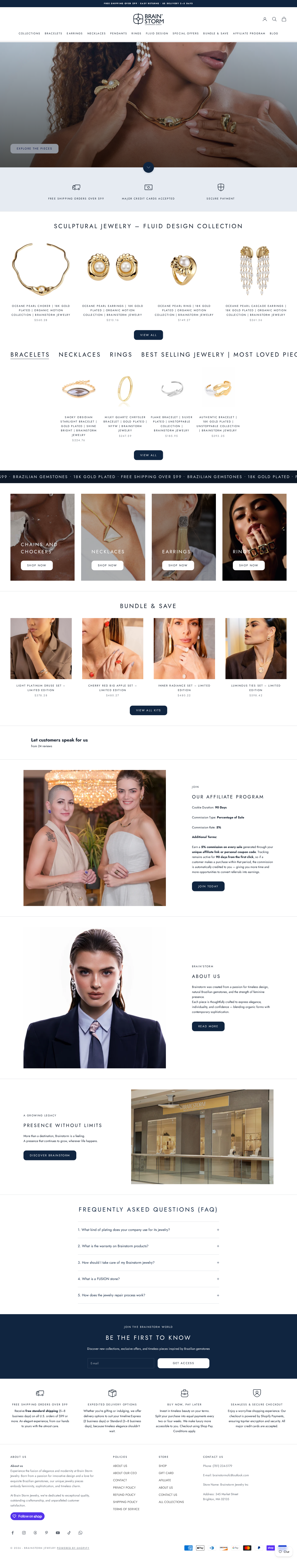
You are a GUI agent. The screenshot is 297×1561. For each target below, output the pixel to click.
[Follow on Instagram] (24, 1533)
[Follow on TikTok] (69, 1533)
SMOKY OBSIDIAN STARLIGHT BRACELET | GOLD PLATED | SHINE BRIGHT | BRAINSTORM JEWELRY (78, 426)
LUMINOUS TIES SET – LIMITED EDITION (256, 688)
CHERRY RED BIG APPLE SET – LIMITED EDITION (112, 688)
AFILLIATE (165, 1480)
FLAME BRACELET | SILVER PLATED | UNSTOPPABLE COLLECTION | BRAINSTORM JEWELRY (172, 423)
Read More (208, 1026)
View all (148, 335)
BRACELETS (53, 33)
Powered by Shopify (73, 1548)
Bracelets (30, 354)
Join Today (208, 886)
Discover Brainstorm (50, 1155)
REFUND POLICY (124, 1495)
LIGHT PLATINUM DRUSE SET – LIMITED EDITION (41, 688)
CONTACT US (168, 1495)
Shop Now (37, 565)
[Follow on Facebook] (12, 1533)
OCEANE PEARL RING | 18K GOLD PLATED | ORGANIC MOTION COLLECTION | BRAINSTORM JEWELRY (184, 310)
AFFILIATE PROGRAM (249, 33)
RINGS (137, 33)
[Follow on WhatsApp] (80, 1533)
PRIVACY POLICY (124, 1487)
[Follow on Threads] (35, 1533)
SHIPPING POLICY (125, 1502)
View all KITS (148, 710)
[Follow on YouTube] (58, 1533)
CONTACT (120, 1480)
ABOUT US (120, 1466)
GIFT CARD (166, 1473)
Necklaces (80, 354)
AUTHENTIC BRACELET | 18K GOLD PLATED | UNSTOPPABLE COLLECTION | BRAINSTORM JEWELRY (218, 423)
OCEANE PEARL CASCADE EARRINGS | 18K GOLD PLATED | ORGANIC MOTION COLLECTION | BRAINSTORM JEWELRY (256, 310)
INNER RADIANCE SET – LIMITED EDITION (184, 688)
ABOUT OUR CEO (125, 1473)
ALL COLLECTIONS (171, 1502)
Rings (121, 354)
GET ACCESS (183, 1363)
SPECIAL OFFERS (186, 33)
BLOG (274, 33)
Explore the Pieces (34, 148)
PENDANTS (118, 33)
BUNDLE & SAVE (216, 33)
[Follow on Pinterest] (46, 1533)
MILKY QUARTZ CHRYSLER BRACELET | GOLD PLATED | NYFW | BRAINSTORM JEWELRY (125, 423)
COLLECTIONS (29, 33)
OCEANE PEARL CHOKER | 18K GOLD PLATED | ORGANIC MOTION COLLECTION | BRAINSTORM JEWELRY (41, 310)
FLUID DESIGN (157, 33)
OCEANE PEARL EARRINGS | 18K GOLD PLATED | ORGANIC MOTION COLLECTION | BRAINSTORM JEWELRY (112, 310)
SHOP (163, 1466)
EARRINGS (75, 33)
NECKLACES (96, 33)
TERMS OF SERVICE (126, 1509)
